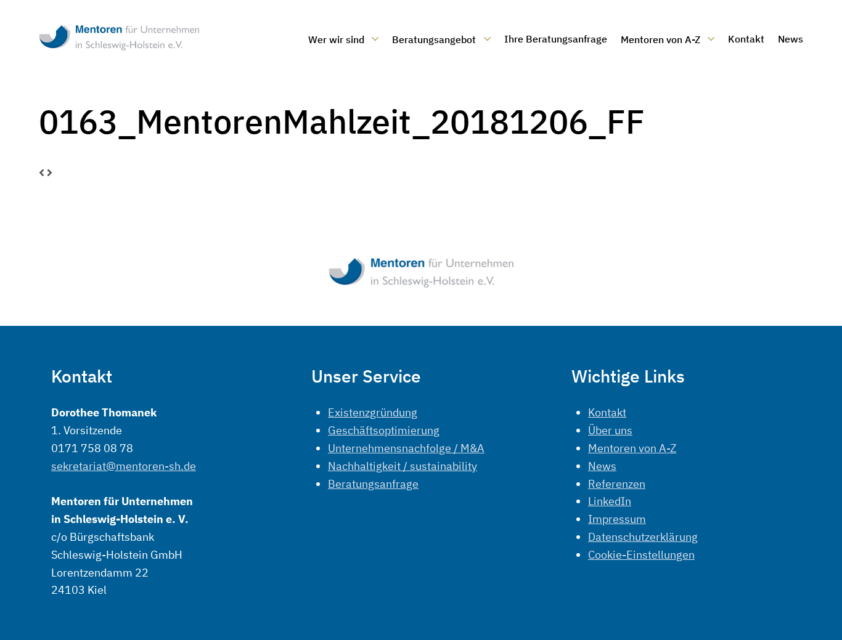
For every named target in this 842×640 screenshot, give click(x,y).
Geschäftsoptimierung (383, 430)
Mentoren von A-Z (632, 448)
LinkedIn (609, 501)
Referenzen (616, 484)
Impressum (617, 519)
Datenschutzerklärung (643, 537)
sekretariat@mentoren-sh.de (123, 466)
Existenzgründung (372, 412)
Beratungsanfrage (373, 484)
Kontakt (607, 412)
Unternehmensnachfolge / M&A (406, 448)
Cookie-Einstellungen (641, 555)
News (602, 466)
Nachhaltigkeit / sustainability (402, 466)
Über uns (610, 430)
